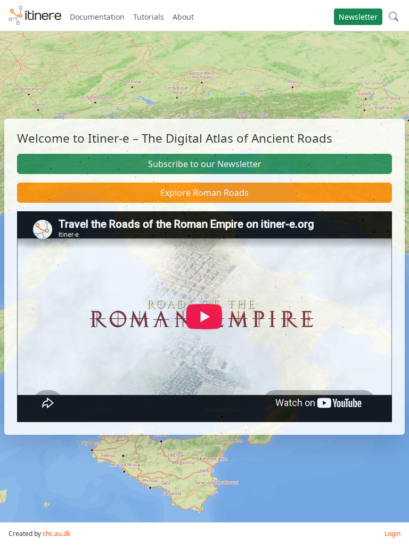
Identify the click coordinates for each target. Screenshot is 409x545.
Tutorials (148, 17)
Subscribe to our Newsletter (204, 164)
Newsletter (358, 17)
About (183, 17)
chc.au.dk (56, 533)
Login (392, 533)
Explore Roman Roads (204, 193)
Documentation (97, 17)
